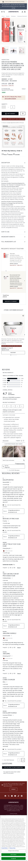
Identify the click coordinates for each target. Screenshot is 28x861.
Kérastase (13, 16)
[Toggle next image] (26, 31)
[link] (22, 11)
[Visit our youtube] (15, 796)
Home (3, 16)
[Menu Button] (1, 11)
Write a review (5, 80)
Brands (7, 16)
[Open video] (13, 50)
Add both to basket (11, 301)
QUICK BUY (13, 352)
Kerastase (5, 59)
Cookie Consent (13, 813)
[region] (13, 838)
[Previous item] (2, 335)
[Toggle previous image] (1, 31)
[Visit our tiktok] (18, 796)
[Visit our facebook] (5, 796)
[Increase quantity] (13, 107)
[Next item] (24, 335)
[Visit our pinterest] (21, 796)
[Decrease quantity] (4, 107)
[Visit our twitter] (8, 796)
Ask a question (13, 80)
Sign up (13, 789)
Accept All (13, 858)
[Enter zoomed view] (24, 41)
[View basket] (25, 11)
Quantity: (4, 104)
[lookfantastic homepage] (13, 11)
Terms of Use (12, 848)
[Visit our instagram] (12, 796)
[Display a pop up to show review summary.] (12, 348)
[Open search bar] (4, 11)
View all (23, 88)
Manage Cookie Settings (13, 850)
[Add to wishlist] (22, 113)
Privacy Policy (4, 848)
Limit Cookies (13, 854)
